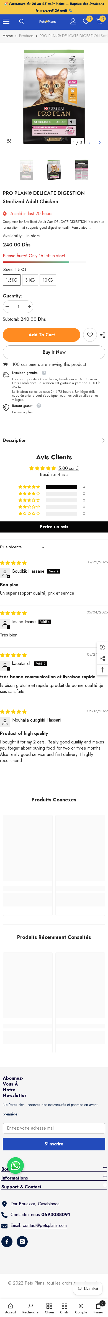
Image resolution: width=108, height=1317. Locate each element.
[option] (54, 96)
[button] (89, 142)
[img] (13, 563)
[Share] (101, 335)
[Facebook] (6, 1241)
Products (26, 36)
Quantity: (12, 296)
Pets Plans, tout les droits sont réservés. (62, 1283)
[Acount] (73, 21)
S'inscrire (54, 1144)
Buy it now (54, 352)
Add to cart (42, 335)
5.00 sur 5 (68, 468)
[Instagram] (22, 1241)
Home (8, 36)
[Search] (22, 21)
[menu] (6, 21)
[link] (90, 335)
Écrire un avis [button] (54, 527)
